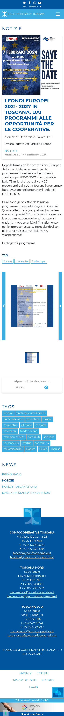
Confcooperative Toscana (26, 14)
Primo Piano (11, 474)
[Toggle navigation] (58, 14)
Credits (48, 680)
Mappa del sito (24, 680)
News (9, 464)
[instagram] (34, 2)
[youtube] (39, 2)
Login (33, 686)
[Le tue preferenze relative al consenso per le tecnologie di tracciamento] (6, 713)
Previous (3, 273)
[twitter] (24, 2)
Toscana (8, 261)
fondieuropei (38, 261)
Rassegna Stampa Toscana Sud (26, 492)
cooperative (22, 261)
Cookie (42, 673)
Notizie (11, 150)
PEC (25, 6)
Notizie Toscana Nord (19, 486)
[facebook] (29, 2)
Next (60, 273)
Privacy (25, 673)
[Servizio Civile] (32, 707)
